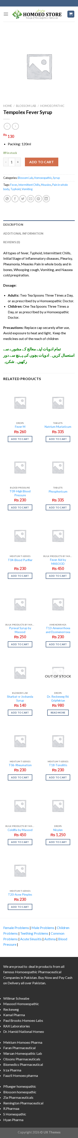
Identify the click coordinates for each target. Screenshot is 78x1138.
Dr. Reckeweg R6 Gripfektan (58, 698)
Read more (58, 712)
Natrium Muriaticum (58, 426)
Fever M (20, 426)
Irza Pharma (12, 1070)
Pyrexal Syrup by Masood (20, 630)
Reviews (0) (11, 242)
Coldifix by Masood (20, 830)
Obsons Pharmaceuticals (21, 1059)
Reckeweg (11, 1009)
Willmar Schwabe (16, 998)
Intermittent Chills (29, 184)
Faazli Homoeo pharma (20, 1075)
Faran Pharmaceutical (19, 1048)
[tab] (39, 224)
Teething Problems (34, 933)
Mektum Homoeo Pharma (22, 1042)
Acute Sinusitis (31, 939)
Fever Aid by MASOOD (58, 561)
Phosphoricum (58, 491)
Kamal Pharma (14, 1015)
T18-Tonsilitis (58, 765)
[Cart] (71, 14)
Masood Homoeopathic (21, 1004)
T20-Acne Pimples (20, 894)
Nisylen (58, 830)
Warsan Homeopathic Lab (22, 1053)
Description (13, 224)
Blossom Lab (26, 106)
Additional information (23, 233)
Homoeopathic (52, 106)
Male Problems (42, 928)
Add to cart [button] (20, 439)
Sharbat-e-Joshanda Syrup (20, 698)
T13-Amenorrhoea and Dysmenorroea (58, 630)
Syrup (56, 178)
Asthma (50, 939)
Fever (13, 184)
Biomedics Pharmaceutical (23, 1064)
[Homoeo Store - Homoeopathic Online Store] (38, 14)
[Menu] (5, 14)
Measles (46, 184)
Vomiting (27, 189)
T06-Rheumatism (20, 765)
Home (7, 106)
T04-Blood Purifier (20, 560)
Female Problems (16, 928)
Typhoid (15, 189)
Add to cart (41, 162)
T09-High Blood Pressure (20, 493)
